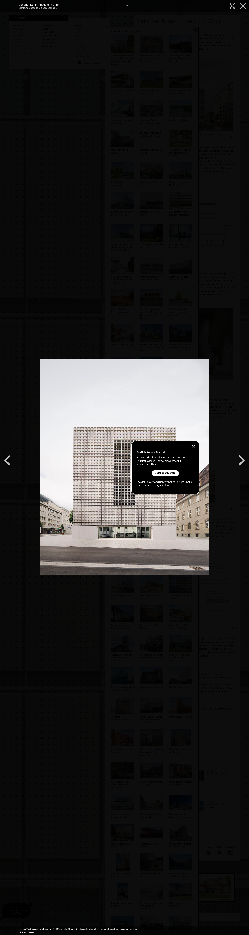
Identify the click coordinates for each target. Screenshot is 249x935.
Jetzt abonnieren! (165, 472)
